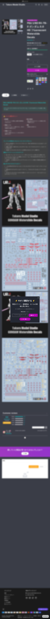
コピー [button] (28, 311)
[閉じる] (38, 297)
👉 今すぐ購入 (24, 319)
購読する (32, 315)
